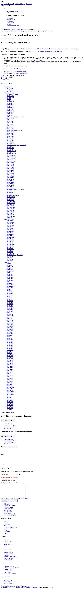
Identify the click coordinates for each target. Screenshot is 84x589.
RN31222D (10, 326)
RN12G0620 (10, 96)
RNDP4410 (10, 134)
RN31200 (9, 318)
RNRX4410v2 (11, 203)
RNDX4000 (10, 177)
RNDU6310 (10, 174)
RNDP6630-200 (11, 160)
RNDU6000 (10, 173)
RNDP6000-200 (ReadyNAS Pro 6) (16, 145)
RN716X (9, 409)
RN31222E (10, 327)
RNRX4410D (11, 201)
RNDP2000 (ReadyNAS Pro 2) (15, 116)
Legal (5, 533)
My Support (10, 21)
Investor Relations (8, 528)
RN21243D (10, 308)
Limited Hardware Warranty (35, 60)
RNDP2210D (10, 122)
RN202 (9, 281)
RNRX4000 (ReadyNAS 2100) (15, 195)
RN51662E (10, 403)
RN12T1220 (10, 113)
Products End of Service (10, 556)
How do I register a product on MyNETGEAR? (49, 51)
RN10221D (10, 268)
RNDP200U (10, 118)
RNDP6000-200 (11, 143)
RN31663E (10, 362)
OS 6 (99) (6, 262)
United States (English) (7, 420)
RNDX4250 (10, 183)
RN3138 (9, 335)
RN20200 (9, 283)
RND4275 (10, 243)
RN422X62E (10, 391)
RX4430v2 (10, 217)
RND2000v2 (10, 222)
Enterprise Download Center (11, 567)
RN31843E (10, 367)
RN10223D (10, 271)
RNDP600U (10, 148)
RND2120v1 (10, 226)
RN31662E (10, 359)
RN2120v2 (10, 301)
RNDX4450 (10, 188)
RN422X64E (10, 394)
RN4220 (9, 382)
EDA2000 (10, 88)
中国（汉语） (8, 504)
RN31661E (10, 356)
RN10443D (10, 280)
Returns (9, 24)
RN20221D (10, 284)
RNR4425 (10, 258)
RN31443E (10, 348)
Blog (5, 545)
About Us (6, 521)
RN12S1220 (10, 108)
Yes (4, 79)
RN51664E (10, 408)
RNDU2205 (10, 167)
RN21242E (10, 307)
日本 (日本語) (8, 511)
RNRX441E (10, 204)
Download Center (8, 541)
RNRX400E (10, 198)
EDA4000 (10, 90)
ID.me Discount (8, 559)
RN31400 (9, 338)
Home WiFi (11, 4)
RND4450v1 (10, 250)
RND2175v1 (10, 229)
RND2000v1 (10, 220)
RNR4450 (10, 259)
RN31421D (10, 339)
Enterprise (3, 4)
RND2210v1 (10, 231)
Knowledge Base (22, 31)
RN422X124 (10, 390)
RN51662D (10, 402)
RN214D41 (10, 314)
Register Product (8, 553)
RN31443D (10, 347)
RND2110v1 (10, 223)
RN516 (9, 396)
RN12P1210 (10, 103)
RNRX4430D (11, 212)
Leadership (7, 524)
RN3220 (9, 370)
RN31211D (10, 320)
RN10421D (10, 275)
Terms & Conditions (25, 587)
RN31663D (10, 360)
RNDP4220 (10, 133)
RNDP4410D (10, 136)
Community (7, 542)
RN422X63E (10, 393)
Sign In (9, 25)
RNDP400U (10, 131)
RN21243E (10, 310)
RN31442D (10, 344)
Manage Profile (11, 19)
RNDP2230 (10, 127)
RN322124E (10, 376)
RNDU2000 (10, 162)
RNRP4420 (10, 192)
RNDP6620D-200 (12, 158)
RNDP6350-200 (11, 152)
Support (23, 4)
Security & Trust (8, 580)
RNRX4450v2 (11, 216)
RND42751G (10, 244)
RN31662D (10, 357)
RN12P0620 (10, 102)
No (8, 79)
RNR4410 (10, 256)
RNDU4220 (10, 171)
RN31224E (10, 330)
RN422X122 (10, 387)
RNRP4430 (10, 194)
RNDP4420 (10, 137)
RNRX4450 (10, 214)
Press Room (7, 530)
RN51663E (10, 406)
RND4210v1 (10, 238)
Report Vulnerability (9, 581)
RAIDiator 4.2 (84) (9, 93)
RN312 (9, 317)
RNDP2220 (10, 124)
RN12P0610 (10, 100)
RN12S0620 (10, 106)
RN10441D (10, 277)
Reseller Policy (8, 570)
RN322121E (10, 372)
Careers (6, 522)
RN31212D (10, 321)
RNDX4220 (10, 182)
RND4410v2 (10, 247)
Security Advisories (9, 583)
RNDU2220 (10, 168)
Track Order (10, 22)
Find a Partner (7, 572)
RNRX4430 (10, 210)
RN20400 (9, 290)
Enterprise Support (9, 566)
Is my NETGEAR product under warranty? (15, 71)
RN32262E (10, 379)
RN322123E (10, 375)
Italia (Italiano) (7, 428)
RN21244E (10, 311)
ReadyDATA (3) (8, 87)
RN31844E (10, 369)
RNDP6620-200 (11, 157)
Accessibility (34, 587)
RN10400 (9, 274)
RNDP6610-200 (11, 154)
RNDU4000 (10, 170)
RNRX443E (10, 213)
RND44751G (10, 253)
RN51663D (10, 405)
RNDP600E (10, 146)
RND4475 (10, 252)
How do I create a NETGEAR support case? (15, 73)
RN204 (9, 289)
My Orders (10, 18)
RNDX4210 (10, 180)
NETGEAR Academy (10, 573)
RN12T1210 (10, 112)
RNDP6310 (10, 149)
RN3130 (9, 332)
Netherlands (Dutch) (9, 513)
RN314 (9, 336)
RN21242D (10, 305)
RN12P (9, 99)
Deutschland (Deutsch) (10, 425)
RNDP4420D (10, 139)
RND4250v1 (10, 241)
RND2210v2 (10, 232)
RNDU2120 (10, 165)
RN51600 (9, 397)
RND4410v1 (10, 246)
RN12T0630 (10, 110)
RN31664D (10, 363)
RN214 (9, 313)
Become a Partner (8, 569)
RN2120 (9, 298)
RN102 (9, 264)
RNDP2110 (10, 119)
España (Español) (8, 507)
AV (7, 4)
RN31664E (10, 365)
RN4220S (9, 384)
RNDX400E (10, 179)
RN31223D (10, 329)
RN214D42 (10, 315)
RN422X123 (10, 388)
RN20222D (10, 286)
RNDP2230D (10, 128)
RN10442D (10, 278)
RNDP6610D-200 (12, 155)
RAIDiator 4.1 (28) (9, 219)
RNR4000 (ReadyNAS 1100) (15, 255)
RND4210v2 (10, 240)
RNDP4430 (10, 140)
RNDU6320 (10, 176)
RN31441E (10, 342)
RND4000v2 (10, 237)
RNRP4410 (10, 191)
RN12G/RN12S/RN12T (13, 94)
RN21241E (10, 304)
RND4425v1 (10, 249)
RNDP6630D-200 (12, 161)
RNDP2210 (10, 121)
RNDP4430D (10, 142)
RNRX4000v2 (11, 197)
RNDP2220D (10, 125)
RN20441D (10, 292)
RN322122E (10, 373)
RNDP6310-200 (11, 151)
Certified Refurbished (9, 558)
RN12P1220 (10, 105)
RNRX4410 (10, 200)
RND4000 (10, 235)
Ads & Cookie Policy (14, 587)
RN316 (9, 351)
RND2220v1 (10, 234)
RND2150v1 (10, 228)
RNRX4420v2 (11, 209)
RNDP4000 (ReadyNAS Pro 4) (15, 130)
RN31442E (10, 345)
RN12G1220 (10, 97)
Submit (18, 474)
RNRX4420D (11, 207)
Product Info (31, 31)
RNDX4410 (10, 185)
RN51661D (10, 399)
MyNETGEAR (8, 544)
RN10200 (9, 265)
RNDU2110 (10, 164)
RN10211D (10, 266)
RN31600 (9, 353)
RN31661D (10, 354)
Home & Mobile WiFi (11, 31)
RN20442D (10, 293)
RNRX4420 (10, 206)
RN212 (9, 296)
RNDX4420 (10, 186)
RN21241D (10, 302)
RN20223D (10, 287)
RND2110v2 (10, 225)
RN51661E (10, 400)
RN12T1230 (10, 115)
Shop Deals (29, 4)
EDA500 (9, 91)
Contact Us (7, 531)
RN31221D (10, 323)
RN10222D (10, 269)
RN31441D (10, 341)
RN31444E (10, 350)
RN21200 (9, 299)
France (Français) (8, 423)
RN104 (9, 272)
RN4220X (10, 385)
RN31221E (10, 324)
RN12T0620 (10, 109)
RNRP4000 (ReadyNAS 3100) (15, 189)
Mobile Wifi (18, 4)
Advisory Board (8, 525)
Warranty (6, 555)
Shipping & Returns (9, 552)
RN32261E (10, 378)
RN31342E (10, 333)
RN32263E (10, 381)
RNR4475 (10, 261)
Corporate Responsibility (10, 527)
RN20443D (10, 295)
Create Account (15, 25)
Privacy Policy (4, 587)
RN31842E (10, 366)
